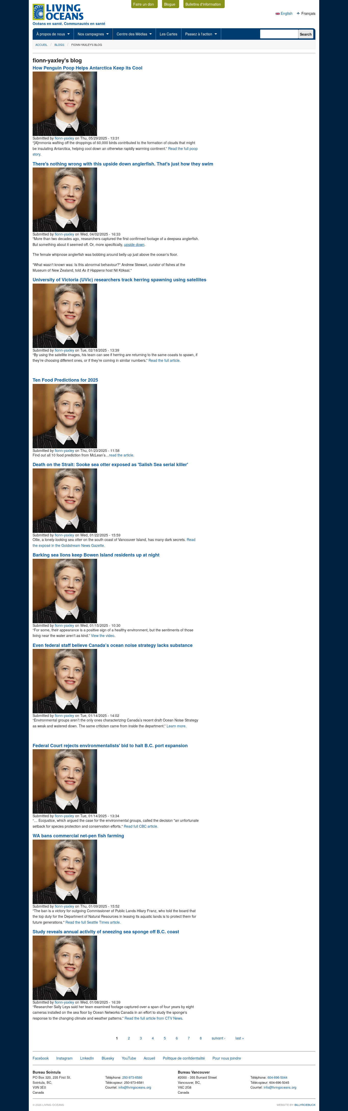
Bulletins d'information (203, 4)
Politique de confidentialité (184, 1058)
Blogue (169, 4)
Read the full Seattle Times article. (93, 922)
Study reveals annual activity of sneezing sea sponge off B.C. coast (106, 931)
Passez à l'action (198, 33)
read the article (121, 454)
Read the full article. (165, 360)
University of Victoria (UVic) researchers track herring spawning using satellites (119, 279)
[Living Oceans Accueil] (63, 18)
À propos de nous (50, 33)
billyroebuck (305, 1105)
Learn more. (176, 725)
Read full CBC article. (141, 826)
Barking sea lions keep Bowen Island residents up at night (96, 554)
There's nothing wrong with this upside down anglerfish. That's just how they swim (123, 163)
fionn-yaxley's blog (86, 45)
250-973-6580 (132, 1077)
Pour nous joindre (226, 1058)
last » (239, 1037)
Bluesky (108, 1058)
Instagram (64, 1058)
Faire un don (143, 4)
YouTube (129, 1058)
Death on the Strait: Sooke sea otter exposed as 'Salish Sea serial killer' (110, 464)
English (286, 13)
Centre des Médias (132, 33)
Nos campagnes (91, 33)
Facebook (41, 1058)
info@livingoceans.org (134, 1087)
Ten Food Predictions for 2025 (65, 380)
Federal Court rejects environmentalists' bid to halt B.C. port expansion (110, 745)
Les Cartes (168, 33)
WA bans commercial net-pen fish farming (78, 835)
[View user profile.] (65, 134)
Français (307, 13)
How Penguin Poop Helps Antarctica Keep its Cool (87, 67)
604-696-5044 (277, 1077)
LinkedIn (87, 1058)
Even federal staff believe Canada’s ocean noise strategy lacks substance (113, 645)
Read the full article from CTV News (153, 1018)
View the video (102, 635)
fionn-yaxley (64, 138)
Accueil (41, 45)
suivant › (219, 1037)
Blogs (59, 45)
